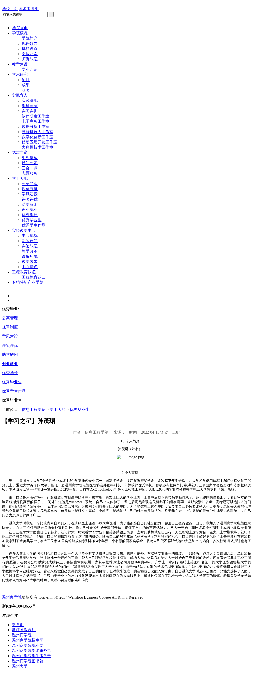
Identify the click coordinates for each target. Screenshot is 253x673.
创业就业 (30, 210)
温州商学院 (12, 597)
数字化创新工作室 (37, 137)
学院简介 (30, 38)
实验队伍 (30, 246)
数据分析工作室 (35, 126)
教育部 (18, 625)
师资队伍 (30, 59)
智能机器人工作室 (37, 132)
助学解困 (30, 204)
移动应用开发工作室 (39, 142)
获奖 (26, 90)
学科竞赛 (30, 106)
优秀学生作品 (33, 225)
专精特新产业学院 (27, 282)
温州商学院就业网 (27, 645)
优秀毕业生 (32, 220)
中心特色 (30, 267)
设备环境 (30, 256)
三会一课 (30, 168)
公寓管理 (30, 184)
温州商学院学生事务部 (31, 656)
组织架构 (30, 158)
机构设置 (30, 48)
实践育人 (20, 95)
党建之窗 (20, 152)
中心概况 (30, 235)
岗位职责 (30, 54)
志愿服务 (30, 173)
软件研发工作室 (35, 116)
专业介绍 (30, 69)
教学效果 (30, 261)
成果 (26, 85)
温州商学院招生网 (27, 640)
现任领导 (30, 43)
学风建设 (30, 194)
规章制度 (30, 189)
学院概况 (20, 33)
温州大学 (20, 666)
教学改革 (30, 251)
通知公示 (30, 163)
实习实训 (30, 111)
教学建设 (20, 64)
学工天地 (20, 178)
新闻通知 (30, 241)
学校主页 (10, 9)
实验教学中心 (24, 230)
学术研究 (20, 74)
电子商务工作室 (35, 121)
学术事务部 (29, 9)
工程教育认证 (24, 272)
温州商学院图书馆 (27, 661)
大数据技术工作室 (37, 147)
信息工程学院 (33, 409)
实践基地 (30, 100)
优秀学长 (30, 215)
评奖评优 (30, 199)
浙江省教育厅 (24, 630)
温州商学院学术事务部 (31, 651)
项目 (26, 80)
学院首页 (20, 28)
